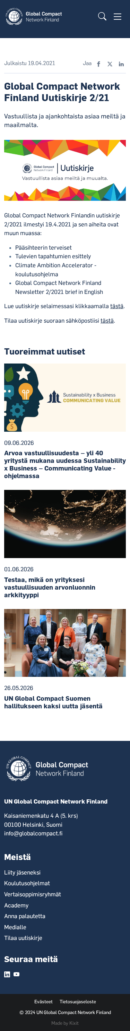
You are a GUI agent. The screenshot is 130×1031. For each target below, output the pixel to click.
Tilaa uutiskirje (23, 937)
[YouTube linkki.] (16, 974)
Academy (16, 905)
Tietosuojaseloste (78, 1001)
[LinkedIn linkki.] (7, 974)
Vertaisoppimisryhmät (32, 894)
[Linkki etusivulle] (35, 15)
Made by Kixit (65, 1023)
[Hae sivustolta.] (102, 16)
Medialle (15, 927)
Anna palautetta (24, 916)
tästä (116, 306)
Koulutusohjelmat (27, 883)
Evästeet (43, 1001)
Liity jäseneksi (22, 872)
